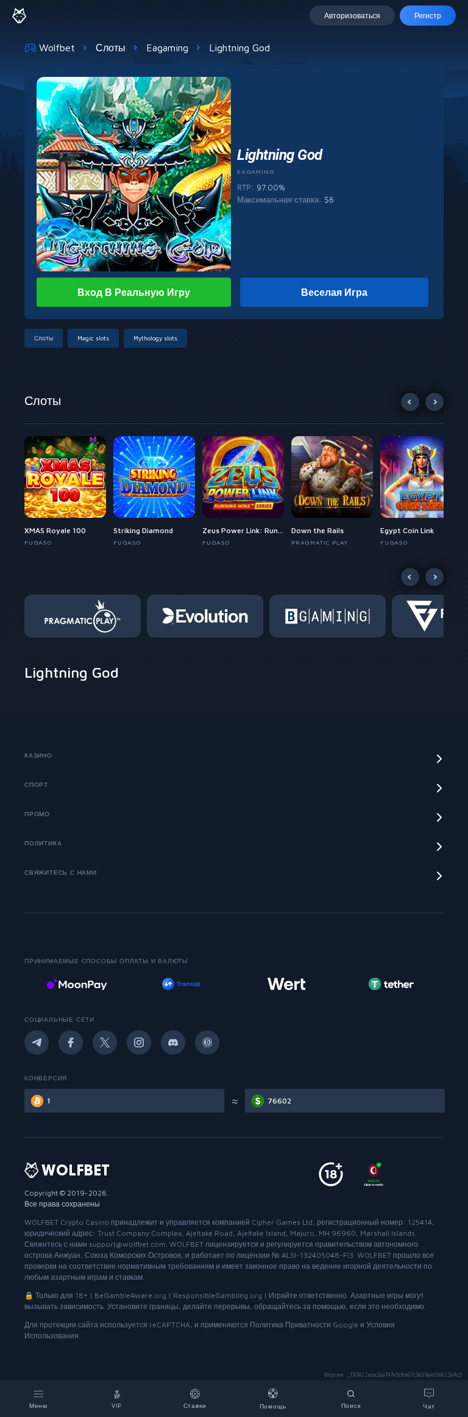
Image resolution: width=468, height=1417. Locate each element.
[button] (68, 491)
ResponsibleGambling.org (217, 1295)
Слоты (111, 47)
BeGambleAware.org (130, 1295)
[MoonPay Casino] (76, 984)
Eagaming (167, 47)
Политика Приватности (290, 1324)
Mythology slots (155, 338)
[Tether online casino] (391, 984)
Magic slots (93, 338)
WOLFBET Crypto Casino (66, 1222)
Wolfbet (57, 47)
